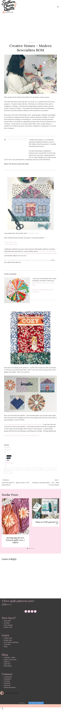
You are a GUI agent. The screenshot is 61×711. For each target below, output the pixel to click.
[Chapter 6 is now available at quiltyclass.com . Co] (57, 698)
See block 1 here (12, 242)
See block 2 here (12, 244)
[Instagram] (29, 611)
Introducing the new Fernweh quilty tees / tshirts (15, 540)
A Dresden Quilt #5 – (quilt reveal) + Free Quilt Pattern (15, 482)
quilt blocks (8, 472)
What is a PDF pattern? (45, 522)
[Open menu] (57, 7)
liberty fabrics (22, 469)
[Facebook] (25, 611)
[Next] (57, 522)
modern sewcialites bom (48, 469)
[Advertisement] (30, 24)
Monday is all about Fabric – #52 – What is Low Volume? (46, 482)
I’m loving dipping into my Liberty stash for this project (23, 424)
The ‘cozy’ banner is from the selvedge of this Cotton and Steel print (27, 260)
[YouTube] (35, 611)
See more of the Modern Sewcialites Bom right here (21, 435)
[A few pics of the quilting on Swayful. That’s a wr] (50, 698)
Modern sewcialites (34, 469)
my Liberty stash (32, 233)
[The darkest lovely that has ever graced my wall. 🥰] (17, 698)
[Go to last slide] (4, 522)
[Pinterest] (32, 611)
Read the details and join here (16, 164)
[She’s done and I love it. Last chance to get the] (3, 698)
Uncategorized (30, 42)
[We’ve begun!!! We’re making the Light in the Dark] (23, 698)
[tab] (27, 548)
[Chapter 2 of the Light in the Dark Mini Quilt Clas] (10, 698)
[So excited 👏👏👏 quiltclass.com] (44, 698)
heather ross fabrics (11, 469)
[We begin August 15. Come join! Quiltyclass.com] (37, 698)
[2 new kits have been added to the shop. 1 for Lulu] (30, 698)
